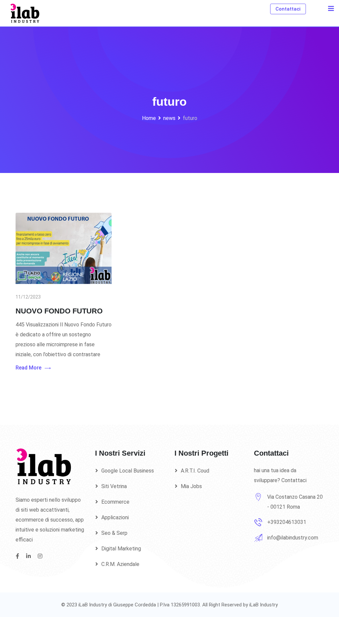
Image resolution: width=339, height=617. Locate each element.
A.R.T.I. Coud (195, 471)
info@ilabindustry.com (292, 537)
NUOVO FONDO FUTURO (59, 311)
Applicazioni (115, 517)
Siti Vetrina (114, 486)
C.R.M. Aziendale (120, 564)
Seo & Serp (114, 533)
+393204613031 (286, 522)
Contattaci (288, 9)
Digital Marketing (121, 548)
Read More (28, 368)
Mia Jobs (191, 486)
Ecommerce (115, 502)
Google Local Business (127, 471)
